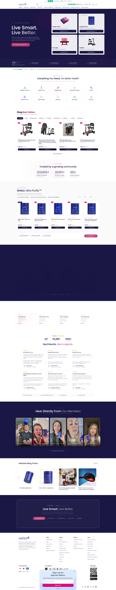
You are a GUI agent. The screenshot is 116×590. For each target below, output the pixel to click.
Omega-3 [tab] (64, 118)
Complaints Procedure (78, 544)
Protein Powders (62, 548)
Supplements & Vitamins (64, 552)
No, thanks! (58, 588)
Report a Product (90, 559)
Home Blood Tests (63, 550)
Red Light (71, 518)
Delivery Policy (90, 546)
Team (88, 552)
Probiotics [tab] (49, 118)
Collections (61, 554)
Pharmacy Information (92, 550)
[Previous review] (101, 69)
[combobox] (51, 4)
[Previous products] (95, 197)
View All (95, 463)
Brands (60, 539)
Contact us (75, 541)
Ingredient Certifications (92, 557)
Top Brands (61, 557)
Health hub (48, 546)
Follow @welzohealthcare (58, 450)
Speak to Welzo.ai (40, 518)
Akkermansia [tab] (33, 118)
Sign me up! (58, 585)
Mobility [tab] (20, 118)
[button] (21, 7)
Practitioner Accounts (77, 539)
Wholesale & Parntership (78, 548)
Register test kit (49, 539)
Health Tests (51, 518)
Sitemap (61, 561)
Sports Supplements (63, 541)
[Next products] (98, 197)
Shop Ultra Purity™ (90, 236)
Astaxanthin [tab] (57, 118)
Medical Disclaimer (91, 554)
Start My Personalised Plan (19, 44)
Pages (60, 559)
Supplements (62, 518)
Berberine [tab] (41, 118)
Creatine (61, 546)
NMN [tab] (26, 118)
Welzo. (24, 587)
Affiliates (75, 546)
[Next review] (103, 69)
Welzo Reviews (49, 544)
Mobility (80, 518)
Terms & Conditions (91, 539)
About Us (48, 548)
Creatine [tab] (72, 118)
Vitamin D (61, 544)
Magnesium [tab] (80, 118)
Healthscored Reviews (50, 550)
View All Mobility (57, 153)
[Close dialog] (75, 571)
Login (47, 541)
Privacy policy (90, 541)
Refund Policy (90, 544)
